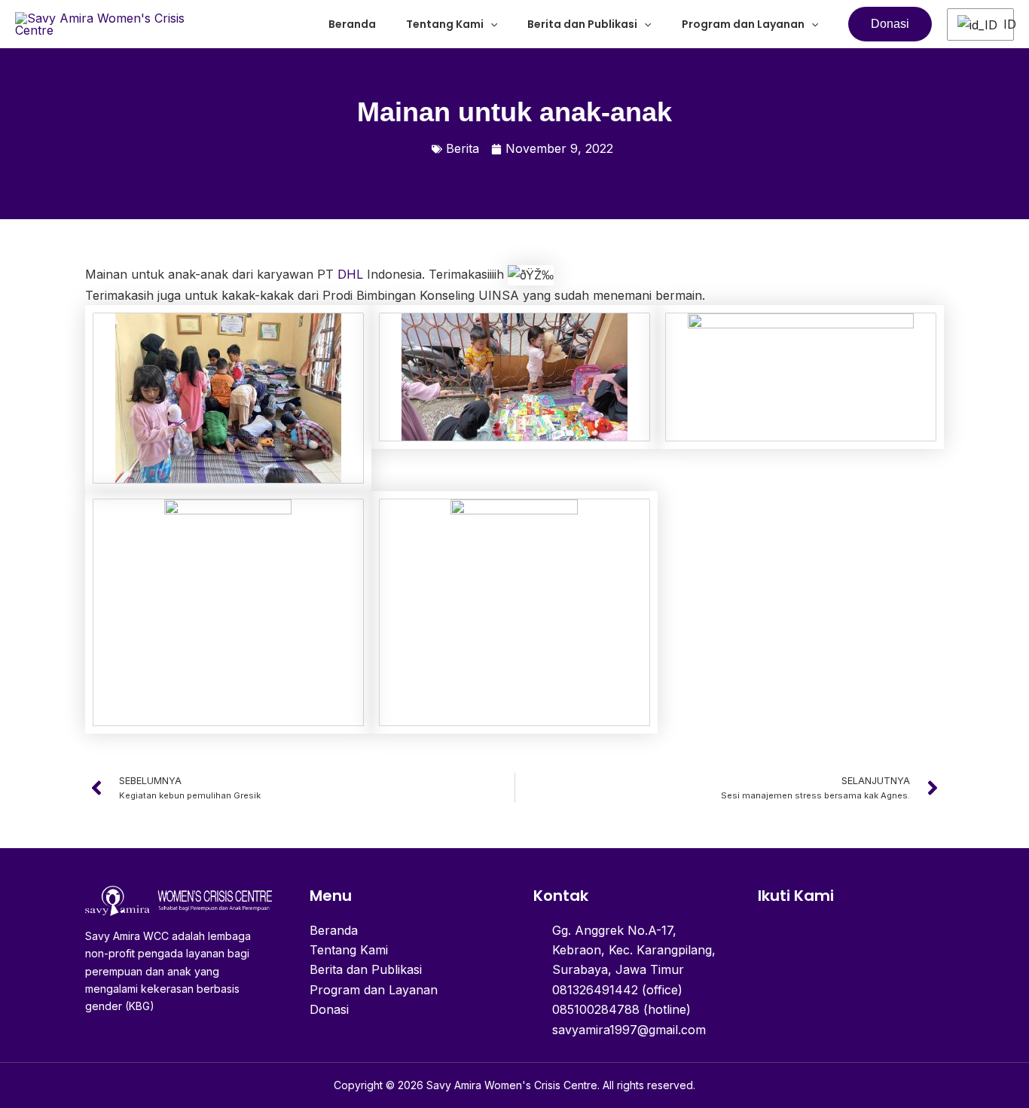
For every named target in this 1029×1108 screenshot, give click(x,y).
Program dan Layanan (743, 24)
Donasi (329, 1009)
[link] (350, 274)
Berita (462, 148)
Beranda (352, 24)
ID (1003, 24)
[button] (490, 24)
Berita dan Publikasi (582, 24)
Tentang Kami (445, 24)
